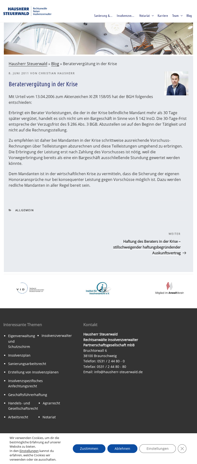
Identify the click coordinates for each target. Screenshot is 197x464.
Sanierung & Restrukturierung (104, 15)
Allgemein (24, 210)
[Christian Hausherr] (176, 94)
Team (175, 15)
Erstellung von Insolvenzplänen (33, 372)
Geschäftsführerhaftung (27, 394)
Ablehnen (122, 448)
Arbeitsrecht (18, 417)
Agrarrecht (51, 403)
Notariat (144, 15)
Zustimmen (89, 448)
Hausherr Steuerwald (28, 63)
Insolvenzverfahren (127, 15)
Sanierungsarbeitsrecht (27, 363)
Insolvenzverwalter (57, 335)
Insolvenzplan (19, 355)
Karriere (163, 15)
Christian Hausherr (57, 73)
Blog (189, 15)
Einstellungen (29, 451)
